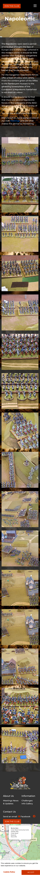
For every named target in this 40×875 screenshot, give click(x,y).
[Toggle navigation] (35, 6)
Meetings (7, 800)
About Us (8, 796)
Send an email (10, 816)
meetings (15, 121)
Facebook (26, 816)
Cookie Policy (9, 872)
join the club (12, 821)
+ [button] (2, 826)
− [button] (2, 829)
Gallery (29, 803)
